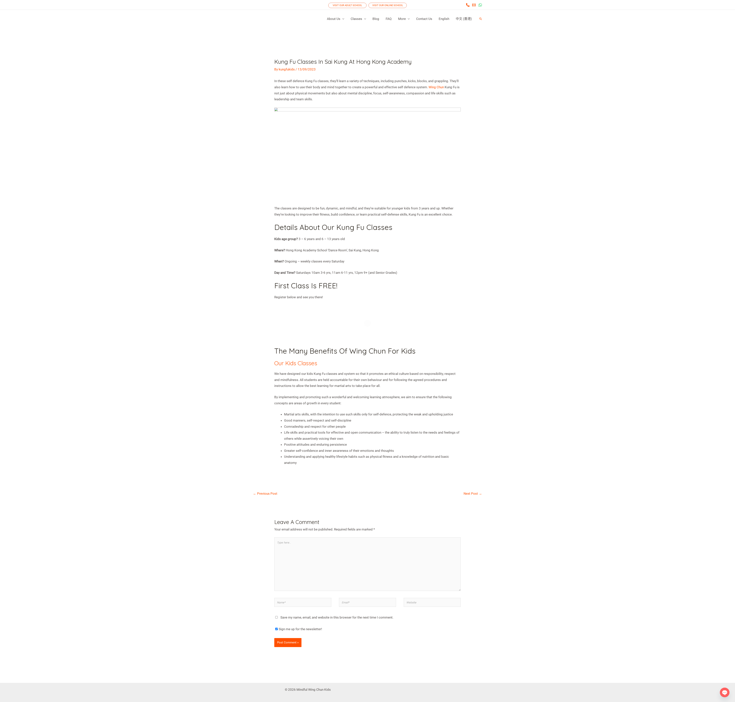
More (402, 19)
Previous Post (265, 493)
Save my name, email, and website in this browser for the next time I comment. (336, 617)
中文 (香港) (464, 19)
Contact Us (424, 19)
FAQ (389, 19)
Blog (375, 19)
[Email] (474, 5)
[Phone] (468, 5)
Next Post (473, 493)
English (444, 19)
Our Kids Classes (295, 363)
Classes (356, 19)
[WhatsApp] (480, 5)
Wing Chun (436, 87)
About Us (333, 19)
